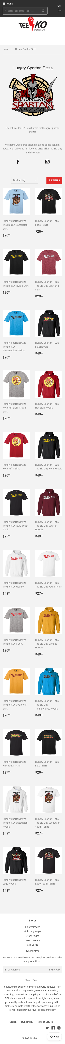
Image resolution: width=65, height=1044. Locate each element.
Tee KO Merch (32, 940)
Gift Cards (32, 944)
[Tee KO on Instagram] (59, 1028)
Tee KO (33, 1038)
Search (13, 1022)
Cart (60, 10)
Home (5, 49)
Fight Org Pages (32, 931)
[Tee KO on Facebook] (53, 1028)
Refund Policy (26, 1022)
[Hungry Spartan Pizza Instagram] (47, 162)
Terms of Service (44, 1022)
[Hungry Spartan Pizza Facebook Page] (17, 162)
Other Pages (32, 936)
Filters (54, 180)
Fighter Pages (32, 927)
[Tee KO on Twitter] (47, 1028)
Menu (10, 3)
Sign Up (54, 969)
